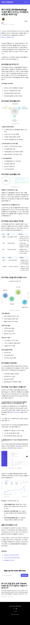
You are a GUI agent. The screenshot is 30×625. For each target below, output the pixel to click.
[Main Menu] (28, 2)
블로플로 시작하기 (9, 560)
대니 (2, 23)
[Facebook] (16, 608)
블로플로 (18, 446)
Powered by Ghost (15, 614)
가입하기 (15, 611)
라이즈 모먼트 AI (7, 2)
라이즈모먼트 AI (17, 412)
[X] (13, 608)
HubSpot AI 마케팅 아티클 (11, 555)
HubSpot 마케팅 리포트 (7, 37)
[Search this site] (25, 2)
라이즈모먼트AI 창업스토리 (12, 557)
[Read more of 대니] (3, 19)
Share (26, 21)
